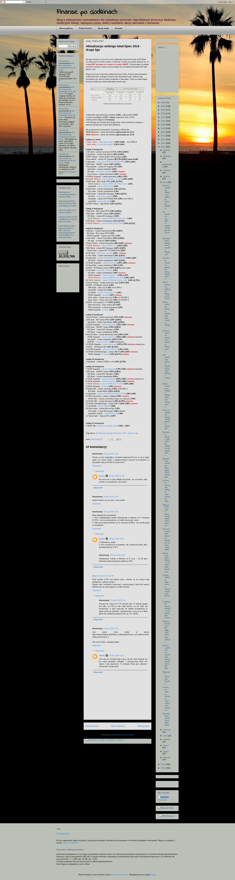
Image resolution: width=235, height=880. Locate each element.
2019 (163, 128)
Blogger (153, 875)
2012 (163, 768)
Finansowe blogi (62, 834)
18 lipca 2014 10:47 (117, 555)
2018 (163, 132)
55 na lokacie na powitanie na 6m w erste (67, 66)
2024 (163, 110)
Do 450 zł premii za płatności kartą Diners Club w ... (166, 268)
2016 (163, 139)
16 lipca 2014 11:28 (110, 454)
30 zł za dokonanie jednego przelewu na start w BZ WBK (166, 539)
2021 (163, 121)
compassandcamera (120, 875)
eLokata (105, 295)
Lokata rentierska (108, 337)
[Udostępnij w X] (115, 439)
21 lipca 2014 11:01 (110, 629)
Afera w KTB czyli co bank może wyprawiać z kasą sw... (166, 515)
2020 (163, 124)
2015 (163, 143)
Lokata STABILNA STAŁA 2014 (114, 184)
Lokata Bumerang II (106, 142)
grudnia (166, 150)
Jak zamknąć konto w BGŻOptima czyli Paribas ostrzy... (166, 367)
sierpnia (166, 176)
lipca (165, 182)
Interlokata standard (104, 172)
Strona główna (66, 28)
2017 (163, 136)
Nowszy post (92, 726)
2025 (163, 106)
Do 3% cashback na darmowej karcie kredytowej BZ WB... (166, 656)
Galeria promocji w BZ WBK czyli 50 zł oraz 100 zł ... (166, 631)
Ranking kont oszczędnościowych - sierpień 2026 (68, 194)
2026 (163, 102)
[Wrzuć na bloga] (112, 439)
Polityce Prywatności (70, 843)
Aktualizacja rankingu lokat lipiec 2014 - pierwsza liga (117, 433)
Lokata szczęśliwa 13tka (108, 426)
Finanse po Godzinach (86, 12)
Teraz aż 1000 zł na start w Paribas (67, 211)
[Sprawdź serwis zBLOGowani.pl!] (167, 816)
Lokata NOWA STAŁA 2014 (112, 223)
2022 (163, 117)
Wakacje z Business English (166, 677)
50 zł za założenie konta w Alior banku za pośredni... (166, 419)
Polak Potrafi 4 (85, 28)
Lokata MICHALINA (105, 186)
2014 (163, 147)
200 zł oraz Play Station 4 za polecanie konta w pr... (166, 562)
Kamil (94, 576)
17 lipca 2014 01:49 (117, 600)
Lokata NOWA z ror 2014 (112, 179)
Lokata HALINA (104, 201)
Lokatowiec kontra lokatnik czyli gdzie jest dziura (166, 610)
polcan (102, 476)
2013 (163, 764)
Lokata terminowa (109, 263)
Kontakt (118, 28)
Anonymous (64, 61)
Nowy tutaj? (103, 28)
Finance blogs (162, 800)
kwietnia (166, 739)
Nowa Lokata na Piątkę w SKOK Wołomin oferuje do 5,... (166, 395)
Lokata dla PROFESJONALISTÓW (110, 162)
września (167, 170)
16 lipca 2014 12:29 (105, 576)
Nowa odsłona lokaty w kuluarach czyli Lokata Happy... (166, 314)
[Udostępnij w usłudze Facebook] (117, 439)
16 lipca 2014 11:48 (116, 539)
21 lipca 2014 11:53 (116, 656)
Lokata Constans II (109, 275)
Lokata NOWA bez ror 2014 (112, 278)
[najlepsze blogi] (165, 808)
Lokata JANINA (104, 406)
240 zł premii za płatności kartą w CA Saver (166, 290)
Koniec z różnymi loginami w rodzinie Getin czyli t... (166, 341)
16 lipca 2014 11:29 (110, 497)
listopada (167, 156)
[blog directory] (163, 797)
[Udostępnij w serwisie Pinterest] (120, 439)
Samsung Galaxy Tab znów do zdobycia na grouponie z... (166, 443)
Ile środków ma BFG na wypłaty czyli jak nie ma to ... (166, 223)
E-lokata (105, 310)
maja (165, 736)
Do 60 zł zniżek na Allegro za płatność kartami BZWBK (166, 196)
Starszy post (143, 726)
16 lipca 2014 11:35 (110, 512)
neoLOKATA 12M (111, 413)
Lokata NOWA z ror (109, 246)
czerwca (166, 730)
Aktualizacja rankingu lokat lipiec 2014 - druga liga (166, 468)
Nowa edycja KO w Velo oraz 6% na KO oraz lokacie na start (67, 203)
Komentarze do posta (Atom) (122, 735)
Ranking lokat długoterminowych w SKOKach (166, 246)
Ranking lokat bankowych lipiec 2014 (166, 719)
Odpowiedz (96, 466)
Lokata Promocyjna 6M (107, 293)
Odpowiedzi (99, 471)
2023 (163, 113)
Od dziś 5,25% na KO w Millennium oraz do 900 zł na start (68, 219)
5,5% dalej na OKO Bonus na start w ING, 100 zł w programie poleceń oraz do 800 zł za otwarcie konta (67, 231)
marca (166, 745)
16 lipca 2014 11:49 (116, 476)
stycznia (166, 757)
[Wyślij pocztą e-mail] (109, 439)
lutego (165, 751)
